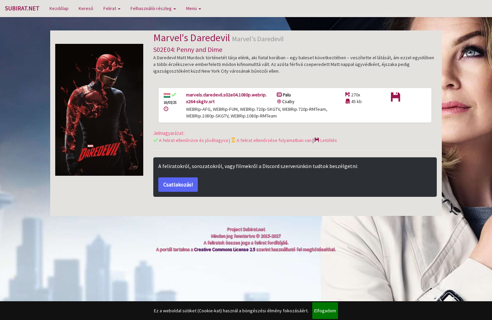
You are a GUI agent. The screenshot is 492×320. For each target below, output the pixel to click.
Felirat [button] (110, 8)
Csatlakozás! (178, 184)
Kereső (86, 8)
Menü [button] (192, 8)
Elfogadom (325, 311)
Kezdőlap (59, 8)
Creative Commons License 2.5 (224, 249)
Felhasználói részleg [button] (152, 8)
